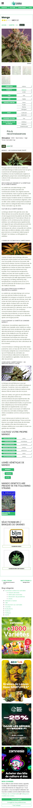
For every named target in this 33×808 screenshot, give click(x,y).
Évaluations (9, 609)
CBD (6, 603)
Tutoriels (8, 607)
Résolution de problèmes (16, 597)
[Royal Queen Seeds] (16, 724)
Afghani (24, 90)
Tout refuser (16, 805)
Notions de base (13, 593)
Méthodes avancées (15, 595)
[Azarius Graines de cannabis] (16, 681)
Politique (8, 613)
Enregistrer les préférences (16, 802)
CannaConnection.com (16, 3)
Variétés (12, 25)
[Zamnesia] (16, 638)
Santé (7, 615)
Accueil (4, 25)
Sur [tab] (3, 146)
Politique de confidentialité (10, 794)
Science (7, 611)
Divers (10, 599)
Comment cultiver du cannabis (15, 591)
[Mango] (16, 45)
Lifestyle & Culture (11, 601)
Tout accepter (16, 799)
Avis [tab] (10, 146)
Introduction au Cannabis (13, 605)
